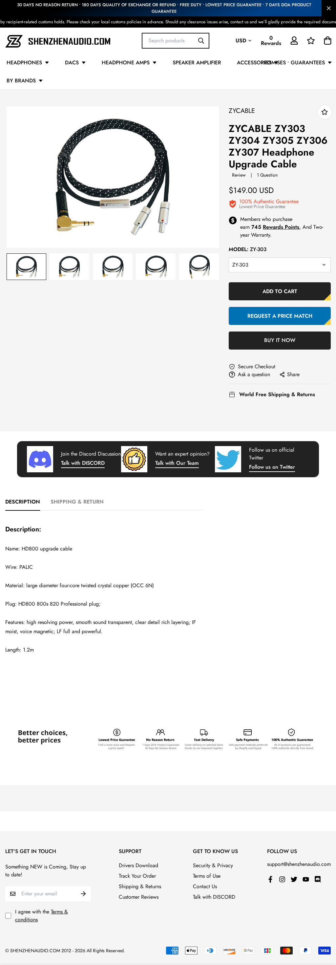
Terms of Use (206, 876)
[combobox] (175, 40)
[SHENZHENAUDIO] (57, 40)
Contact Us (205, 886)
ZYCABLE (242, 111)
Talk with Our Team (177, 463)
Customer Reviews (138, 897)
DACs (72, 62)
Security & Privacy (213, 865)
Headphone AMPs (126, 62)
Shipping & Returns (140, 886)
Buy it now (279, 340)
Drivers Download (138, 865)
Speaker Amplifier (197, 62)
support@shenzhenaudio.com (299, 864)
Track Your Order (137, 876)
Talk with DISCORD (83, 463)
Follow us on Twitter (272, 467)
